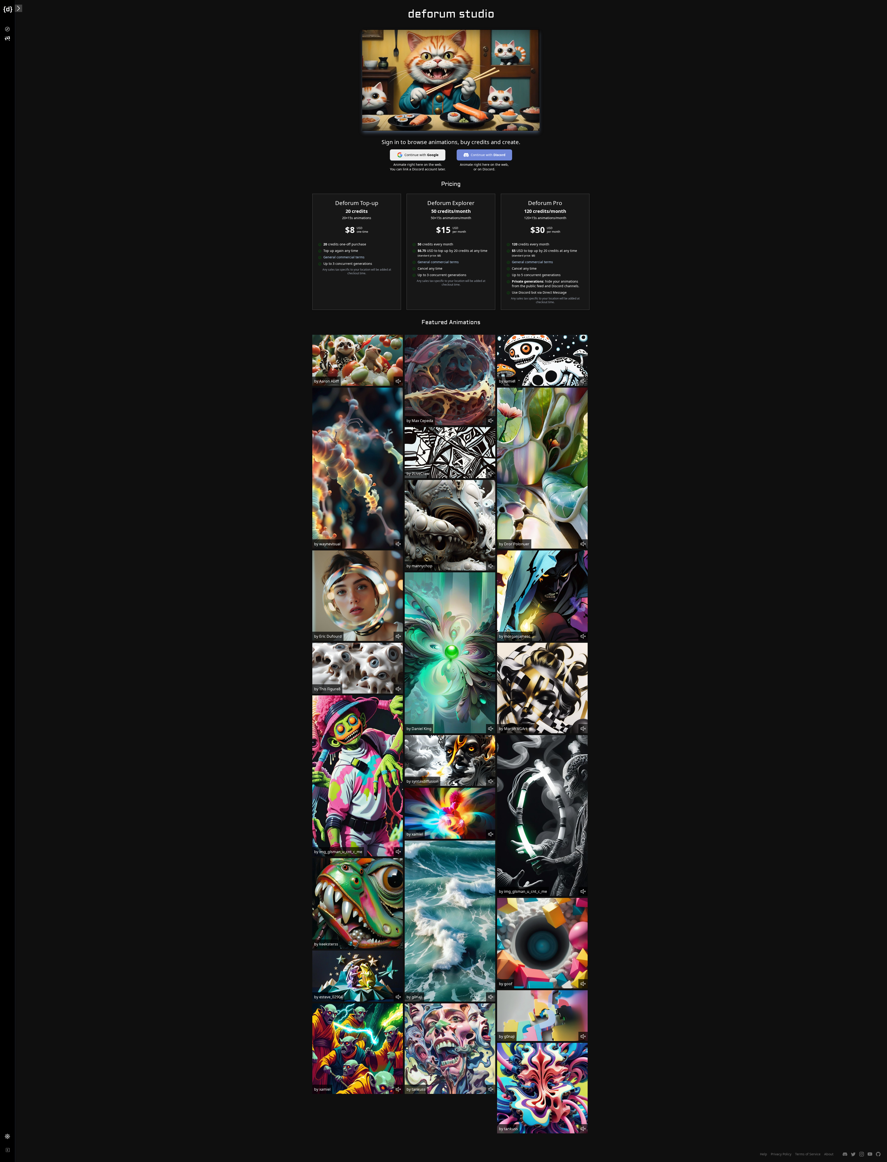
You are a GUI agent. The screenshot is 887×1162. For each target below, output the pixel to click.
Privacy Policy (781, 1154)
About (828, 1154)
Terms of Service (807, 1154)
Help (763, 1154)
